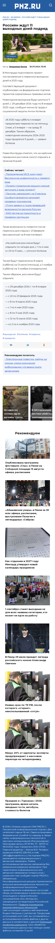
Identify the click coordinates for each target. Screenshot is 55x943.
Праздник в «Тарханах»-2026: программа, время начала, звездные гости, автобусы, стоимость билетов (23, 805)
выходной (10, 334)
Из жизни (15, 17)
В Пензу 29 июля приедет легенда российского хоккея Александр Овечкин (26, 660)
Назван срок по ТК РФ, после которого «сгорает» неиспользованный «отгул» (23, 708)
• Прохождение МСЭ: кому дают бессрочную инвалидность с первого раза (27, 178)
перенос (36, 334)
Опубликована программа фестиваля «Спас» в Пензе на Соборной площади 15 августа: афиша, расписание (24, 467)
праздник (9, 338)
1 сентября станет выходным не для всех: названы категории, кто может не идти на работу (26, 612)
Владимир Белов (18, 67)
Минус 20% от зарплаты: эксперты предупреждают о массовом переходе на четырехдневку (27, 756)
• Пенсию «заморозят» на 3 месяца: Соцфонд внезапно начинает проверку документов (25, 197)
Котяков (23, 334)
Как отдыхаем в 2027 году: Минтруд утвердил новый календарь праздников (22, 564)
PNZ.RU (6, 17)
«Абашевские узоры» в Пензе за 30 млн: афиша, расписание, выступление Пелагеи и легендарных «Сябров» (27, 515)
